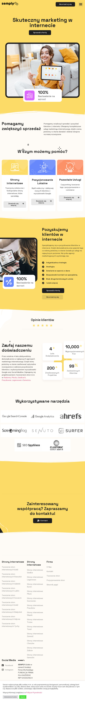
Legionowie (16, 380)
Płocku (14, 377)
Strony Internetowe (15, 181)
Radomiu (7, 377)
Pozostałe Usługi (70, 179)
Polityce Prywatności (34, 692)
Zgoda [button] (23, 697)
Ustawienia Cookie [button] (10, 697)
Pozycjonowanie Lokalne (42, 181)
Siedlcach (22, 377)
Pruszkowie (6, 380)
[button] (80, 4)
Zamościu (27, 380)
